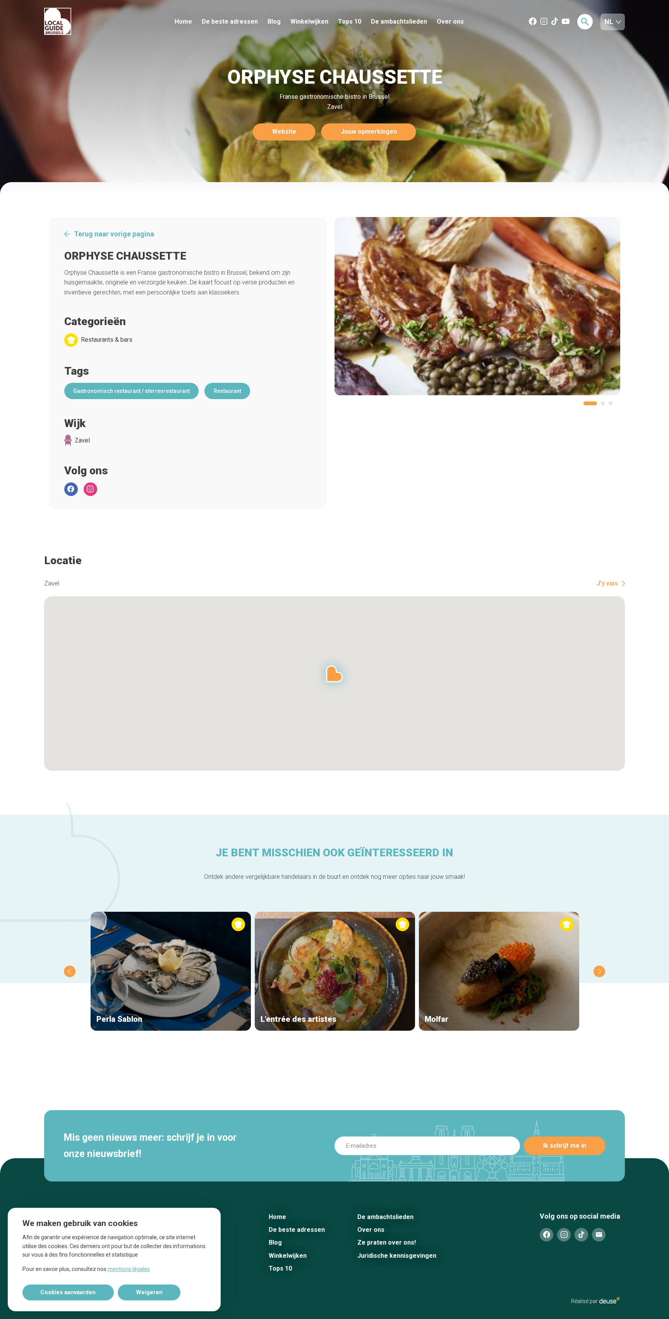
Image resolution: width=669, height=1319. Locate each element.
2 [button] (603, 403)
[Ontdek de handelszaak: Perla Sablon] (171, 971)
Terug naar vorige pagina (114, 234)
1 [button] (590, 403)
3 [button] (610, 403)
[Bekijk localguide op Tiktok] (554, 21)
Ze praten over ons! (386, 1242)
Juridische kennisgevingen (396, 1255)
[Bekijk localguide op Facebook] (533, 21)
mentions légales (129, 1269)
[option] (477, 306)
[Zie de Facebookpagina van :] (71, 489)
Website (284, 132)
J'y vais (607, 583)
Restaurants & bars (106, 340)
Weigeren (149, 1292)
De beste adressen (230, 21)
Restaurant (227, 391)
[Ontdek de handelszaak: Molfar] (499, 971)
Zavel (82, 440)
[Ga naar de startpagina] (86, 22)
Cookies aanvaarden (68, 1292)
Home (183, 21)
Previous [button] (69, 971)
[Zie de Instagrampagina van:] (90, 489)
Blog (274, 21)
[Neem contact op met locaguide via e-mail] (599, 1235)
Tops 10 (349, 21)
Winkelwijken (309, 22)
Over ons (450, 21)
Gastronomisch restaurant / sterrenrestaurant (131, 391)
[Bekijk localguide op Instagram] (543, 22)
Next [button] (599, 971)
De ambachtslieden (399, 21)
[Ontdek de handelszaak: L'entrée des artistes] (335, 971)
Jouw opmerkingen (369, 132)
